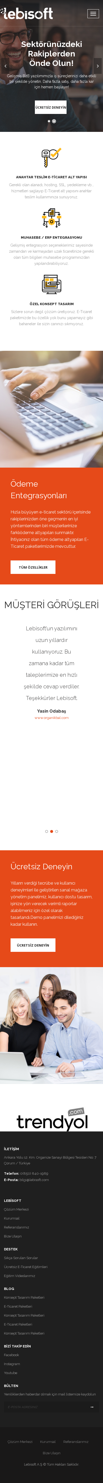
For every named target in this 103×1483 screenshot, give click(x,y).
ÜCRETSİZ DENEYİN (50, 107)
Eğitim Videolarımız (19, 1276)
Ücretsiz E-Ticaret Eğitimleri (26, 1267)
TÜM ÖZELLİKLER (33, 567)
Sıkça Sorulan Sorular (21, 1258)
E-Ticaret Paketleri (18, 1306)
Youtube (10, 1373)
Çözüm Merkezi (16, 1209)
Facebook (11, 1355)
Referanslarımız (16, 1227)
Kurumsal (12, 1218)
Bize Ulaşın (13, 1236)
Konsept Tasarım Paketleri (24, 1297)
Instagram (12, 1364)
